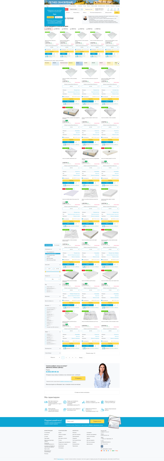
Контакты (46, 434)
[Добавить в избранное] (57, 54)
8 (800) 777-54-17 (99, 9)
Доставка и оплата (62, 438)
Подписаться (97, 421)
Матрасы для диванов (91, 434)
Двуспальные (90, 444)
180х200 (101, 62)
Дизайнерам (61, 446)
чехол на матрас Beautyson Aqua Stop (70, 199)
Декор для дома (108, 12)
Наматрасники (76, 436)
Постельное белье (77, 440)
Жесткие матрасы (91, 442)
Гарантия (60, 436)
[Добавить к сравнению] (54, 54)
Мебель (84, 12)
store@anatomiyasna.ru (106, 442)
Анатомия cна (60, 459)
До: (54, 268)
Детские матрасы (76, 434)
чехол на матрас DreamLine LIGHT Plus (90, 321)
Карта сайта (47, 448)
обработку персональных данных (66, 381)
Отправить (78, 378)
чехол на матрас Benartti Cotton (108, 158)
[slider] (45, 271)
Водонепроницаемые (63, 62)
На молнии (47, 62)
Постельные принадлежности (96, 12)
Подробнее (52, 51)
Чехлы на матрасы (91, 436)
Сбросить (52, 357)
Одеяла (88, 438)
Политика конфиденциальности (49, 444)
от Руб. (98, 28)
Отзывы (46, 436)
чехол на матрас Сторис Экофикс (108, 117)
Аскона (77, 62)
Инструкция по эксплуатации (47, 451)
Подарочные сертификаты (64, 442)
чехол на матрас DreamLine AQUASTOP (90, 78)
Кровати (74, 442)
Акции (59, 432)
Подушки (75, 438)
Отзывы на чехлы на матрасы (82, 392)
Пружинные (75, 446)
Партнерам (46, 438)
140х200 (54, 62)
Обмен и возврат (62, 434)
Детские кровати (90, 440)
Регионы (46, 453)
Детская (68, 12)
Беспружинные (76, 444)
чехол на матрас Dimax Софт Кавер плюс (110, 280)
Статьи (60, 440)
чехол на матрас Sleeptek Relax (88, 280)
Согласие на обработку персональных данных (49, 446)
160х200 (85, 62)
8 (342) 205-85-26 (99, 8)
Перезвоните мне (88, 9)
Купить (48, 53)
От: (46, 268)
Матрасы (75, 432)
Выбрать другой (59, 17)
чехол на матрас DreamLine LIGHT (96, 40)
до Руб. (48, 28)
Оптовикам (61, 447)
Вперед (80, 357)
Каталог (65, 9)
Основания (89, 432)
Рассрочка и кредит (62, 444)
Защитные (70, 62)
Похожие (77, 82)
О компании (47, 432)
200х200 (93, 62)
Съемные (108, 62)
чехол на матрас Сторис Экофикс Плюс (110, 321)
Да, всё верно (50, 17)
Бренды (116, 12)
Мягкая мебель (76, 12)
